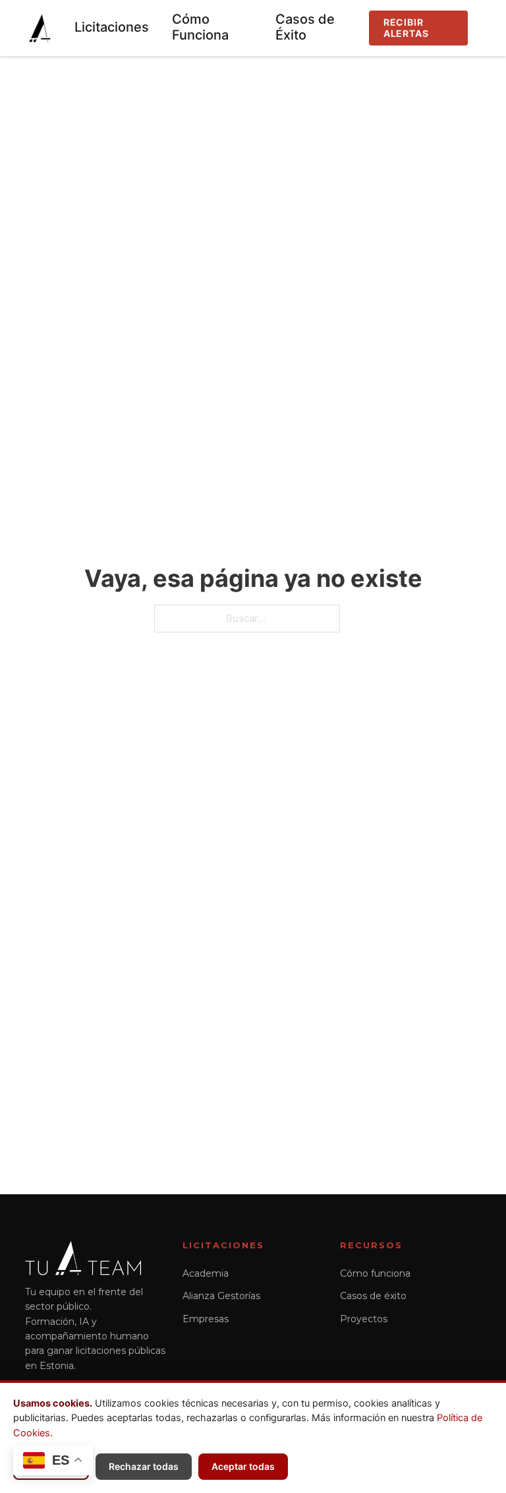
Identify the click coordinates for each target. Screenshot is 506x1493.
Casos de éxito (373, 1296)
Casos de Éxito (305, 27)
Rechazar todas (144, 1466)
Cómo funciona (375, 1273)
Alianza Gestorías (221, 1296)
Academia (206, 1273)
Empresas (206, 1319)
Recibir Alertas (406, 27)
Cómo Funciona (200, 27)
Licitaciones (111, 27)
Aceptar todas (243, 1466)
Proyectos (363, 1319)
